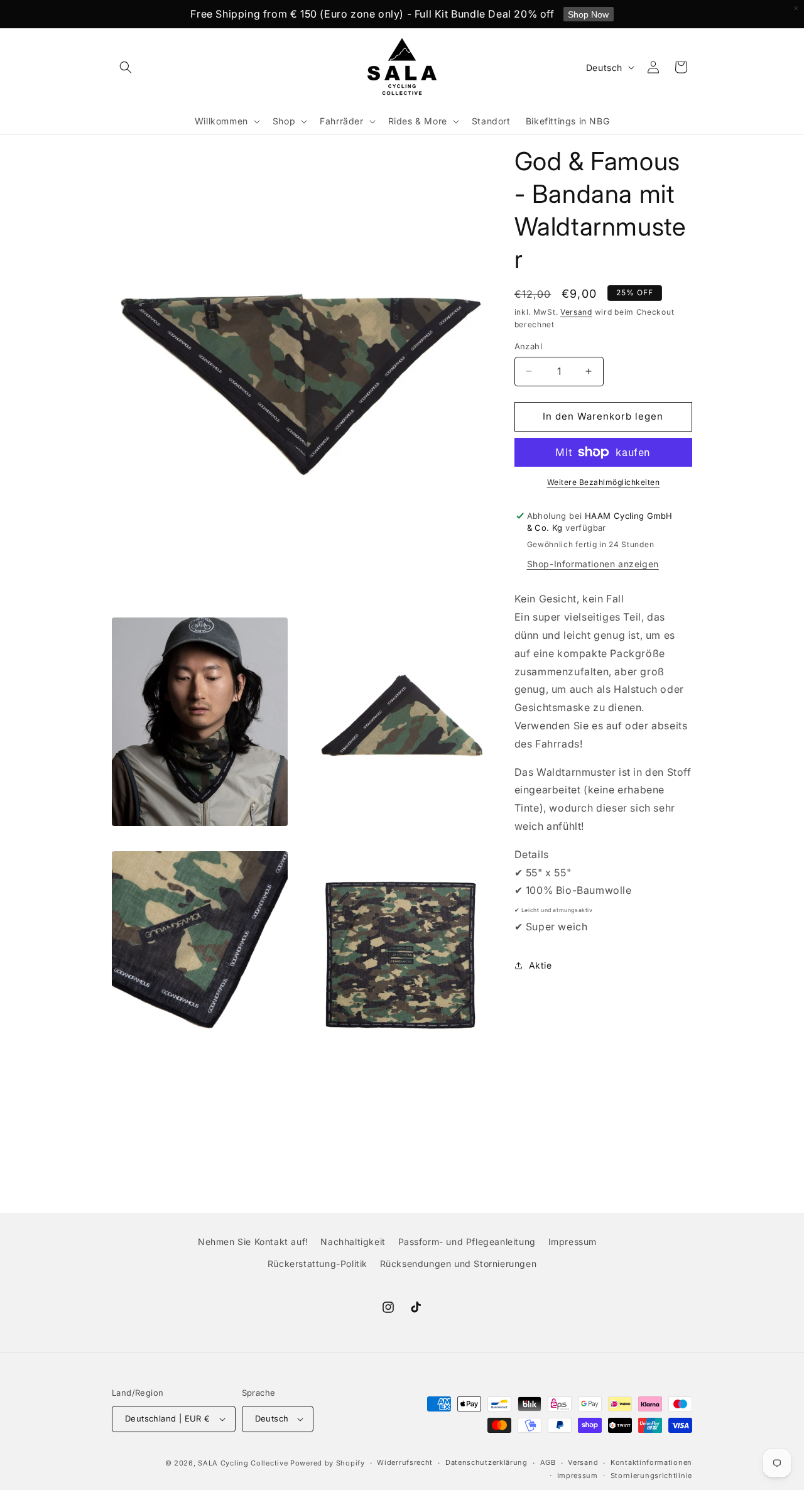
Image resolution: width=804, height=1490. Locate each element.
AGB (548, 1463)
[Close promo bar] (796, 8)
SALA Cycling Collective (243, 1463)
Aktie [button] (540, 965)
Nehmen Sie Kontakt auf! (253, 1241)
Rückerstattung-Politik (317, 1263)
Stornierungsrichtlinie (651, 1475)
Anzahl (528, 346)
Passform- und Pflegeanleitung (467, 1241)
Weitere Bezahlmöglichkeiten (603, 482)
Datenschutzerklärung (486, 1463)
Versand (576, 312)
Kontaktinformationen (651, 1463)
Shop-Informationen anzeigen (593, 563)
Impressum (572, 1241)
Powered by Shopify (327, 1463)
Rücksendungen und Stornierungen (458, 1263)
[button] (125, 67)
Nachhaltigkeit (352, 1241)
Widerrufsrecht (405, 1463)
